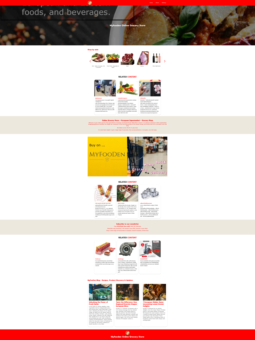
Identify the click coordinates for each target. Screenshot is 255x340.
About (157, 3)
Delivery (164, 3)
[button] (90, 61)
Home (151, 3)
